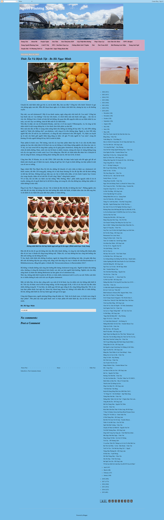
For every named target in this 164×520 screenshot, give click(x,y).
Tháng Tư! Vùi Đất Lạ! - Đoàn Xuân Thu (114, 414)
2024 (103, 97)
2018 (103, 479)
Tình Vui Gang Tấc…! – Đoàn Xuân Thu (114, 277)
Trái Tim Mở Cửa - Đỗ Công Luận (112, 144)
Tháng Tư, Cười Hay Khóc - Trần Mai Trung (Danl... (117, 201)
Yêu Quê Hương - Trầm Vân (111, 248)
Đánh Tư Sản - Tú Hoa (109, 170)
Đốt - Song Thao (107, 368)
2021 (103, 105)
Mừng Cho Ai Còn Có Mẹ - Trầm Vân (113, 355)
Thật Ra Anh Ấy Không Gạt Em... (112, 383)
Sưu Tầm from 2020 (67, 41)
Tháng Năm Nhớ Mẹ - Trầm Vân (112, 396)
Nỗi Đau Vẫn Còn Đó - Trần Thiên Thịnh (114, 253)
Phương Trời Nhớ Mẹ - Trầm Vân (112, 375)
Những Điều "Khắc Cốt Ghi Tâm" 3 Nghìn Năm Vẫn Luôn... (119, 399)
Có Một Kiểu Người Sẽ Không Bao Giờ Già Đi (116, 287)
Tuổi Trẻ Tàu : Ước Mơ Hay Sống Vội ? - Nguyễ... (117, 448)
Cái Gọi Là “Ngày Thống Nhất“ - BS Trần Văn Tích (117, 311)
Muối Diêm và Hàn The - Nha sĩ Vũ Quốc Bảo (116, 381)
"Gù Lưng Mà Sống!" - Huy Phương (113, 147)
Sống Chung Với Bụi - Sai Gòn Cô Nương (114, 438)
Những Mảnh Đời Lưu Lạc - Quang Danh (114, 196)
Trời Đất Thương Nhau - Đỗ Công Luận (114, 430)
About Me (34, 41)
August (106, 124)
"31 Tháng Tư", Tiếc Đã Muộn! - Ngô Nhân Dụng (117, 394)
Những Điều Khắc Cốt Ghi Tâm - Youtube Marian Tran (118, 324)
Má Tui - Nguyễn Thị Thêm (111, 373)
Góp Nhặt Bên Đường (84, 41)
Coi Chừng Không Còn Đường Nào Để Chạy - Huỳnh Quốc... (120, 259)
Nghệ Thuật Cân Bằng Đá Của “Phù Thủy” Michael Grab (118, 334)
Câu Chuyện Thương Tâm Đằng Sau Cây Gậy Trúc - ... (118, 222)
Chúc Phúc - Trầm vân (109, 285)
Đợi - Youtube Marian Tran (110, 269)
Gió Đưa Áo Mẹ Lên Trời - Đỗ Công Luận (115, 370)
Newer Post (24, 368)
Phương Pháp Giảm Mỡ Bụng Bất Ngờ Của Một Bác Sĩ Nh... (119, 209)
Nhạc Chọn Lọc (99, 41)
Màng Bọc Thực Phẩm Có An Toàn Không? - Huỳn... (117, 352)
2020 (103, 108)
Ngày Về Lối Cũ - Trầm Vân (111, 318)
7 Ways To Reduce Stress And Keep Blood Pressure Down (119, 412)
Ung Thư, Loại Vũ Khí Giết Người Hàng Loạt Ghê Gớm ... (119, 230)
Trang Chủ (24, 41)
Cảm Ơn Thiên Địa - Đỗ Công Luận (113, 199)
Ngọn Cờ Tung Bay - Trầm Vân (112, 227)
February (106, 472)
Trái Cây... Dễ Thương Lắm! (111, 440)
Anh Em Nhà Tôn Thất (109, 214)
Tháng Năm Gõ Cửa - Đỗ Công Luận (113, 344)
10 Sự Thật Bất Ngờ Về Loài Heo (112, 194)
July (105, 126)
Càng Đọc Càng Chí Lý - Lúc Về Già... (114, 189)
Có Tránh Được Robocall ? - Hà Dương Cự (115, 321)
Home (58, 368)
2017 (103, 481)
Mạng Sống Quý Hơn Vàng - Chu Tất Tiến (115, 220)
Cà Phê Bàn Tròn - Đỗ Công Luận (112, 256)
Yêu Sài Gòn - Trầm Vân (110, 274)
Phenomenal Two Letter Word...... (112, 235)
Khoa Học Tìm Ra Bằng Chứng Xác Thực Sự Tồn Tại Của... (119, 337)
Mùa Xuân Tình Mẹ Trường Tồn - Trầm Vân (115, 339)
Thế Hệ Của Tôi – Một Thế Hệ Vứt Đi (113, 175)
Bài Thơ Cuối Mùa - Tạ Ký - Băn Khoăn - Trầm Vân (117, 446)
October (106, 118)
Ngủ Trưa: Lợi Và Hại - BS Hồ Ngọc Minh (115, 266)
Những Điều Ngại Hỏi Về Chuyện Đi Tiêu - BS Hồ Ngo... (119, 160)
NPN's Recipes (128, 41)
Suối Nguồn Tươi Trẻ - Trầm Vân (112, 308)
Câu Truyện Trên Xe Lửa (110, 363)
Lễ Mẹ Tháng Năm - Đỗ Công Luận (113, 417)
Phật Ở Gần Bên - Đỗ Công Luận (112, 331)
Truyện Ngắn (45, 41)
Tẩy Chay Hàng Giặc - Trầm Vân (112, 173)
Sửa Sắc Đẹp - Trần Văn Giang (111, 459)
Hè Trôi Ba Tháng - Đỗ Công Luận (112, 233)
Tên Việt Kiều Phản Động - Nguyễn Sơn (114, 272)
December (107, 113)
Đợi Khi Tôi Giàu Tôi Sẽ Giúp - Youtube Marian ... (117, 420)
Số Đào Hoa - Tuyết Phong (110, 453)
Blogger (85, 515)
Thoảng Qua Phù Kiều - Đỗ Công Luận (114, 217)
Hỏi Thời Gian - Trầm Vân (110, 360)
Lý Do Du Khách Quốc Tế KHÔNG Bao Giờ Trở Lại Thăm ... (120, 212)
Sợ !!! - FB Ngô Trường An (110, 165)
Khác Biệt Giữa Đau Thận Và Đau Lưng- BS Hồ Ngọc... (118, 409)
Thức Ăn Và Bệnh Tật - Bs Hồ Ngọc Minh (114, 240)
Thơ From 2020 (103, 45)
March (106, 470)
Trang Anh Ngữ (134, 45)
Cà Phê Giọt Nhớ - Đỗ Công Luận (112, 279)
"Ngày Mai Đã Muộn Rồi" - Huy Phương (114, 316)
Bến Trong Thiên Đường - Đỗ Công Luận (114, 168)
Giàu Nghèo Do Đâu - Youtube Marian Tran (115, 152)
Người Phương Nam (36, 8)
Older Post (92, 368)
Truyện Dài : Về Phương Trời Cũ (31, 48)
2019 (103, 110)
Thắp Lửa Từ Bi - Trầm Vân (111, 326)
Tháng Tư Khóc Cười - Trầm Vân (112, 238)
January (106, 475)
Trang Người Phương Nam (29, 45)
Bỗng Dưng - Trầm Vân (109, 137)
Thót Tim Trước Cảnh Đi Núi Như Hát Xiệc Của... (117, 134)
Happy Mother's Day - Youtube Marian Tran (115, 365)
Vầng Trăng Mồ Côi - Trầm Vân (112, 163)
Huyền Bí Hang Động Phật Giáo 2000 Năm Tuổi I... (117, 391)
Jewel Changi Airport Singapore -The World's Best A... (118, 298)
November (107, 116)
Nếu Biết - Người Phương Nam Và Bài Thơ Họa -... (117, 204)
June (105, 129)
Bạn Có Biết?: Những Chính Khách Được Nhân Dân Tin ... (119, 225)
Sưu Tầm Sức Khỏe (114, 41)
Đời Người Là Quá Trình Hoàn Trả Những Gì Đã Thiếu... (119, 347)
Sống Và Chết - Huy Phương (111, 357)
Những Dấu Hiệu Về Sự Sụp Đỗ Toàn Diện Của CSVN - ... (119, 282)
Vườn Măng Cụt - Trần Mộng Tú (112, 139)
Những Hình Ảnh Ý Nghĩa (80, 45)
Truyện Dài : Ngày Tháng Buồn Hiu (56, 48)
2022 (103, 102)
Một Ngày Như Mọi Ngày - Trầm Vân (113, 435)
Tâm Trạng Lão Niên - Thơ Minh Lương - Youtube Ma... (118, 186)
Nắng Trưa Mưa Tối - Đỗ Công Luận (113, 386)
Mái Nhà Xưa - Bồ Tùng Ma (111, 329)
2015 (103, 487)
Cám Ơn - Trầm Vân (109, 407)
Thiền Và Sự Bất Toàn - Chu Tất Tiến (113, 422)
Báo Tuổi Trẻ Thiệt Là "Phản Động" (113, 295)
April (105, 467)
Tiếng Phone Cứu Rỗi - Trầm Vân (112, 181)
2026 (103, 92)
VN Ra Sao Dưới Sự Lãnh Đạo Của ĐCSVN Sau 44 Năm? (119, 464)
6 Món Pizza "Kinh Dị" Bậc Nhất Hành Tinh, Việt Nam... (118, 300)
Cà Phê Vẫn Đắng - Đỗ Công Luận (112, 191)
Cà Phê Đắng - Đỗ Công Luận (111, 313)
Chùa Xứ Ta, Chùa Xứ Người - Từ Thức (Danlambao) (118, 305)
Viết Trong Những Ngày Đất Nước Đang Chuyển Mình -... (119, 342)
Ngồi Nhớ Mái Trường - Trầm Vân (112, 425)
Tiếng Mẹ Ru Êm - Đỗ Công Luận (112, 401)
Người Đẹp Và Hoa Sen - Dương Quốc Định (115, 155)
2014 (103, 489)
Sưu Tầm (55, 41)
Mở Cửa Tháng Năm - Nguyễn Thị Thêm (114, 404)
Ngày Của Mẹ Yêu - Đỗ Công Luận (112, 349)
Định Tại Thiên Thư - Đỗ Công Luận (113, 157)
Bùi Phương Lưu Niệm (118, 45)
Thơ (93, 45)
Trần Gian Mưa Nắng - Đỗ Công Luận (113, 303)
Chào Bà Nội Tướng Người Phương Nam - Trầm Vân (117, 150)
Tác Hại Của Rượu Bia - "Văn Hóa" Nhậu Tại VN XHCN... (119, 378)
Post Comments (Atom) (34, 371)
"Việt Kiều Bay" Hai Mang (110, 388)
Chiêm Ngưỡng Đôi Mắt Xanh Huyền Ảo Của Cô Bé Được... (119, 261)
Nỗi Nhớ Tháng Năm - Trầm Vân (112, 456)
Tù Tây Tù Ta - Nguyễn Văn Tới (112, 246)
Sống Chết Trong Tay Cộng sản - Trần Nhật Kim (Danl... (118, 433)
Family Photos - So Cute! (110, 178)
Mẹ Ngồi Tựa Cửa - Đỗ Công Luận (112, 461)
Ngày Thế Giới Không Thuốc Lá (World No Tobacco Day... (119, 183)
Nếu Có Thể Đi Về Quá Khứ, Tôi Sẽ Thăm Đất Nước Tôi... (119, 142)
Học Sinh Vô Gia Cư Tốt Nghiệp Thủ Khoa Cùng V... (117, 207)
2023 (103, 100)
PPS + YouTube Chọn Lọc (60, 45)
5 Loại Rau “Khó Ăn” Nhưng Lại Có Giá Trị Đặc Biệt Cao (119, 443)
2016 (103, 484)
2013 (103, 492)
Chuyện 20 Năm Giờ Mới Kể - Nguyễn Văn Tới (116, 427)
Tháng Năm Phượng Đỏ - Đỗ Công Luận (114, 451)
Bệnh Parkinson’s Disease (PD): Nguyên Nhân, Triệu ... (118, 292)
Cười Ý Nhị (45, 45)
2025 (103, 94)
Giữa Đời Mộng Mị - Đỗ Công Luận (113, 264)
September (107, 121)
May (105, 132)
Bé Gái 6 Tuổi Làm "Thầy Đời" (112, 290)
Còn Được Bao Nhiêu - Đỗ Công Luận (113, 243)
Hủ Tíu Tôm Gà (107, 251)
